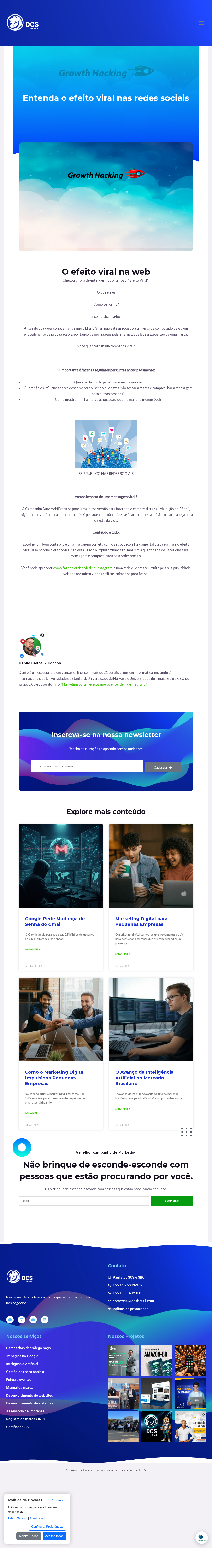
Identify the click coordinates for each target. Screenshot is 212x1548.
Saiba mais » (32, 949)
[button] (201, 22)
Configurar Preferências (47, 1526)
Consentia (59, 1500)
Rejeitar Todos (28, 1536)
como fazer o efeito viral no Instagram (82, 568)
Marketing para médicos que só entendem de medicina (103, 684)
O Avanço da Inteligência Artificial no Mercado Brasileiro (144, 1078)
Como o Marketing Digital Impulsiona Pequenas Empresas (55, 1078)
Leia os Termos (16, 1518)
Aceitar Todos (54, 1536)
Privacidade (36, 1518)
